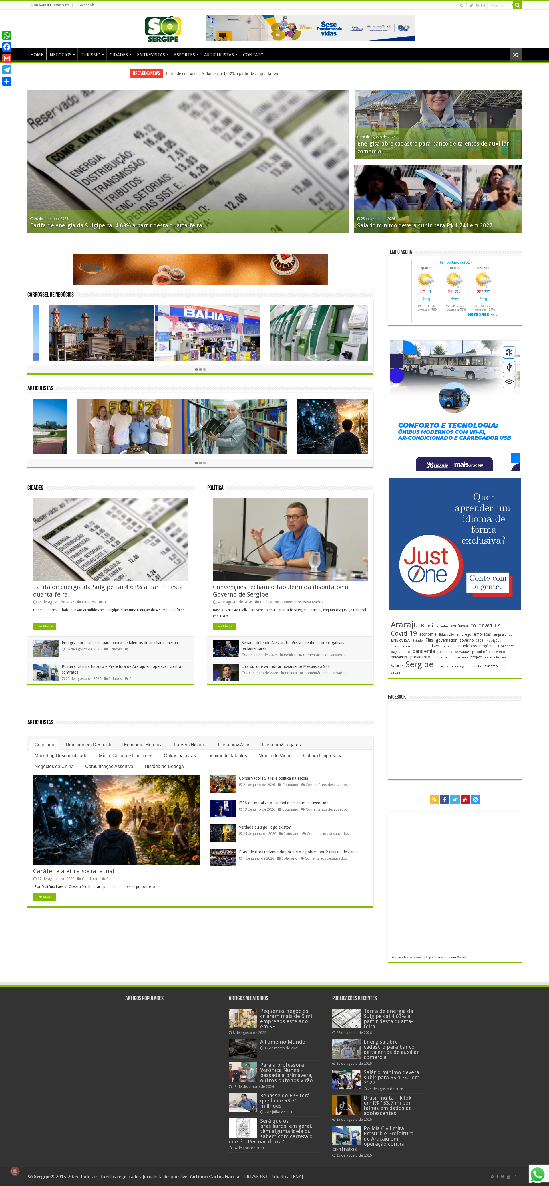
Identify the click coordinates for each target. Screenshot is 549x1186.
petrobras (462, 652)
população (481, 652)
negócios (487, 646)
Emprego (464, 634)
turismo (491, 666)
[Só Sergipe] (163, 28)
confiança (459, 626)
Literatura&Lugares (281, 744)
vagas (395, 672)
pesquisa (444, 652)
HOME (36, 55)
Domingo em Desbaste (89, 744)
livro (435, 646)
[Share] (7, 81)
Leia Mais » (45, 626)
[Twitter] (471, 5)
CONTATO (253, 55)
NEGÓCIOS (60, 55)
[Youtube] (477, 5)
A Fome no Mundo (282, 1042)
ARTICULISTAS (219, 55)
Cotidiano (44, 744)
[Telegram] (7, 70)
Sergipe (419, 664)
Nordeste (506, 646)
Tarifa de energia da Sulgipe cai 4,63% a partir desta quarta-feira (116, 225)
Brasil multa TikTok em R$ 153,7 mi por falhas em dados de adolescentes (388, 1105)
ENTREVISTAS (151, 55)
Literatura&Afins (234, 744)
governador (446, 640)
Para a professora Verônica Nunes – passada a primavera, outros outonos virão (286, 1072)
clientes (443, 626)
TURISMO (90, 55)
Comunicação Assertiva (109, 766)
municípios (467, 646)
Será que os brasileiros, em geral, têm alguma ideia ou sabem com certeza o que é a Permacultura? (271, 1131)
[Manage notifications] (14, 1171)
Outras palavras (180, 755)
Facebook (86, 5)
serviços (442, 666)
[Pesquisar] (517, 5)
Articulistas (40, 388)
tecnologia (458, 666)
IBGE (479, 641)
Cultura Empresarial (323, 755)
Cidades (35, 488)
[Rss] (461, 5)
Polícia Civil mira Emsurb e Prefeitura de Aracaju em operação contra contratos (372, 1138)
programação (458, 657)
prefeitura (399, 657)
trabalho (475, 666)
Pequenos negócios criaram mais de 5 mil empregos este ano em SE (286, 1018)
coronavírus (485, 625)
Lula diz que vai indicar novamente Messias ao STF (286, 666)
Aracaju (404, 624)
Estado (418, 641)
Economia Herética (143, 744)
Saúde (397, 665)
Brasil (428, 625)
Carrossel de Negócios (50, 295)
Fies (429, 640)
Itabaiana (421, 646)
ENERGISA (400, 640)
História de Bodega (164, 766)
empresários (502, 635)
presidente (420, 657)
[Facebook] (466, 5)
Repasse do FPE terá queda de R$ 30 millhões (285, 1100)
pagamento (400, 652)
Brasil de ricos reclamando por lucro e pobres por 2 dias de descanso (299, 852)
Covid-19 (404, 633)
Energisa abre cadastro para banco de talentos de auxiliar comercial (225, 73)
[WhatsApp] (7, 35)
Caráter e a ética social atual (73, 871)
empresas (482, 634)
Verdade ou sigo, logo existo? (265, 827)
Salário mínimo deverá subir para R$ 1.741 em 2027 (424, 225)
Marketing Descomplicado (61, 755)
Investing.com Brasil (450, 957)
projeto (476, 657)
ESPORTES (184, 55)
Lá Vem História (190, 744)
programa (440, 657)
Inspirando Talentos (227, 755)
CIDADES (119, 55)
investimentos (401, 646)
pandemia (424, 651)
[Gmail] (7, 58)
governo (466, 640)
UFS (503, 666)
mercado (449, 646)
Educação (446, 635)
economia (428, 634)
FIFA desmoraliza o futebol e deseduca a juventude (283, 803)
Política (215, 488)
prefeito (498, 652)
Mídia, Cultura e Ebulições (125, 755)
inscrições (493, 641)
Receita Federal (496, 657)
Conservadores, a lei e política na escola (273, 778)
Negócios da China (54, 766)
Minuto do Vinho (275, 755)
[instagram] (483, 5)
